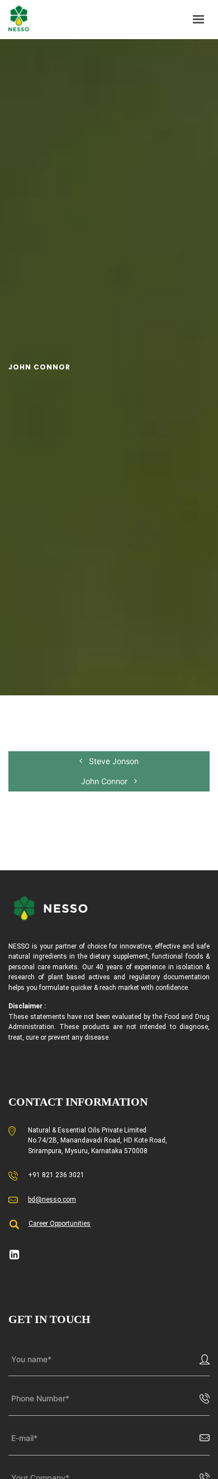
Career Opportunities (60, 1223)
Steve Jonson (113, 761)
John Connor (105, 781)
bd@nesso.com (52, 1199)
